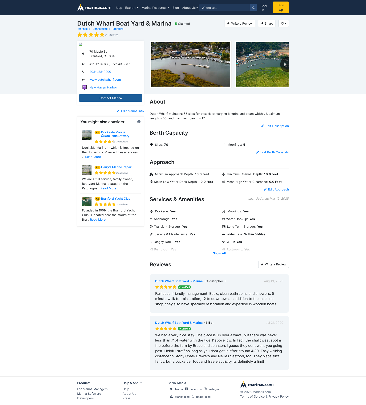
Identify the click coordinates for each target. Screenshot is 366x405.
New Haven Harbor (103, 87)
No (192, 309)
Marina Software (89, 393)
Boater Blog (203, 396)
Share (269, 23)
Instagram (215, 389)
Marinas (83, 28)
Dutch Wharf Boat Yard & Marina (179, 281)
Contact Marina (111, 98)
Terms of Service (252, 396)
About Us (189, 8)
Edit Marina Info (132, 111)
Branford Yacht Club (116, 198)
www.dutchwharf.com (105, 79)
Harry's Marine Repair (116, 167)
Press (126, 398)
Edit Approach (278, 189)
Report (278, 309)
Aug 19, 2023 (273, 281)
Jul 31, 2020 (274, 323)
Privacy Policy (278, 396)
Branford (118, 28)
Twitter (179, 389)
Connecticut (100, 28)
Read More (93, 157)
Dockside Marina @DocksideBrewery (115, 134)
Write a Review (242, 23)
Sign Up (281, 7)
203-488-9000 (100, 72)
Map (119, 8)
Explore (130, 8)
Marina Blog (182, 396)
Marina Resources (154, 8)
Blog (176, 8)
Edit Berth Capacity (274, 152)
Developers (85, 398)
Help (126, 389)
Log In (264, 7)
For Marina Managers (92, 389)
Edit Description (277, 126)
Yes (183, 309)
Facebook (196, 389)
